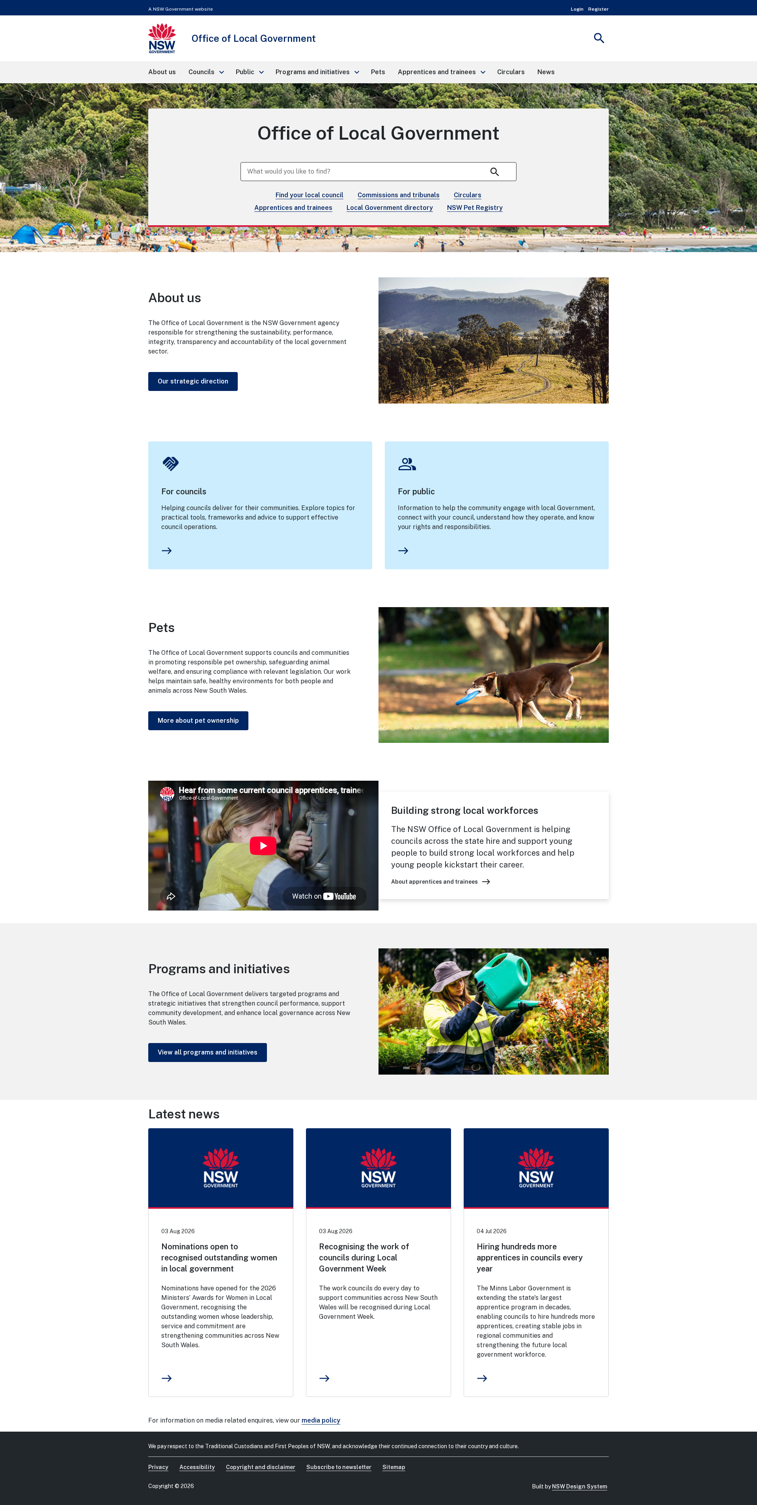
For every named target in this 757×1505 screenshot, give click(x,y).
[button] (205, 72)
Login (577, 9)
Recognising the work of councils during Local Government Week (364, 1257)
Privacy (158, 1467)
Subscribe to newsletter (338, 1467)
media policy (321, 1420)
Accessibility (197, 1467)
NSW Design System (579, 1486)
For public (416, 491)
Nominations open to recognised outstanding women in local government (219, 1257)
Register (598, 9)
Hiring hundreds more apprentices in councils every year (530, 1257)
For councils (183, 491)
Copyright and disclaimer (260, 1467)
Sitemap (393, 1467)
